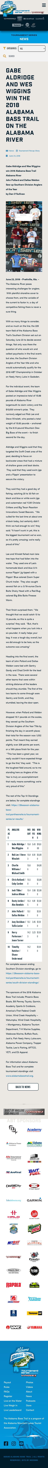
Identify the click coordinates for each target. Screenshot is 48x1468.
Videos (29, 1386)
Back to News (23, 1086)
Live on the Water (13, 1400)
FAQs (6, 1391)
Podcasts (30, 1400)
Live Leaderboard (12, 1410)
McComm (34, 1460)
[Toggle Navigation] (44, 5)
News (29, 1396)
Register (8, 1396)
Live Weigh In (10, 1405)
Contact (30, 1410)
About (29, 1391)
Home (9, 7)
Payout (7, 1382)
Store (28, 1405)
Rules (6, 1386)
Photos (29, 1382)
